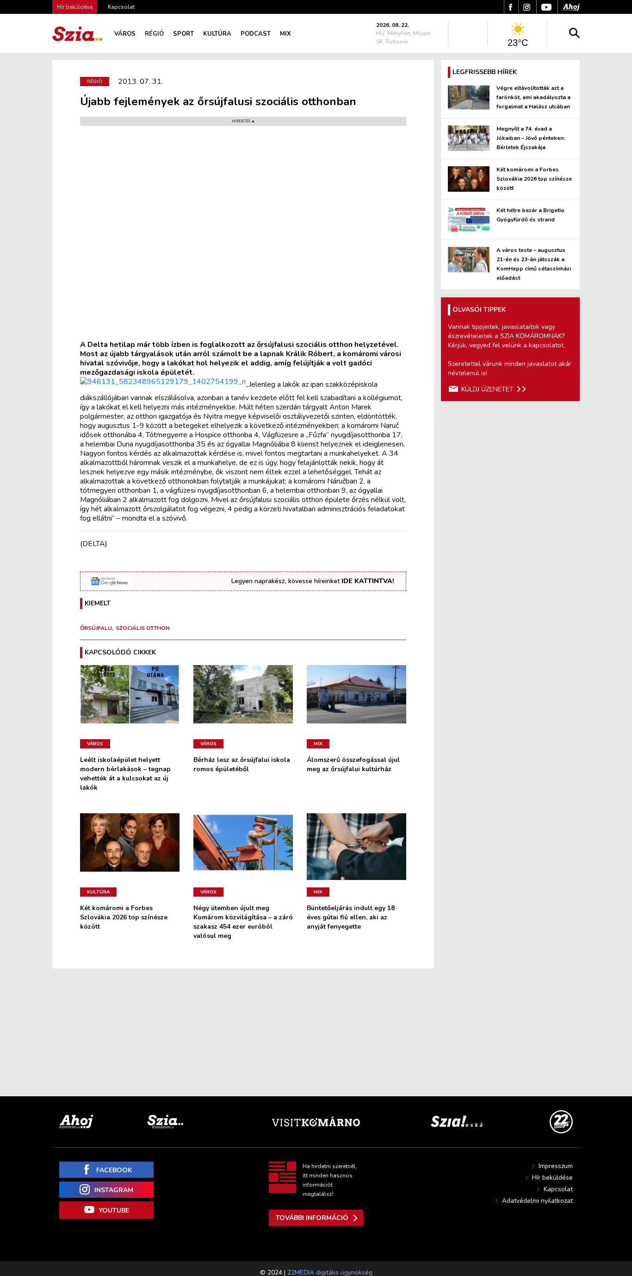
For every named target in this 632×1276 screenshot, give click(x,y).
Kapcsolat (121, 7)
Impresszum (556, 1166)
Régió (154, 34)
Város (125, 34)
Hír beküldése (552, 1177)
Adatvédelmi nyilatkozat (537, 1200)
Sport (183, 34)
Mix (285, 34)
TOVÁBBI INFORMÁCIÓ (312, 1217)
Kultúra (217, 34)
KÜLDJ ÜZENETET (487, 389)
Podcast (256, 34)
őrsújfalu (96, 628)
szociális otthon (143, 628)
